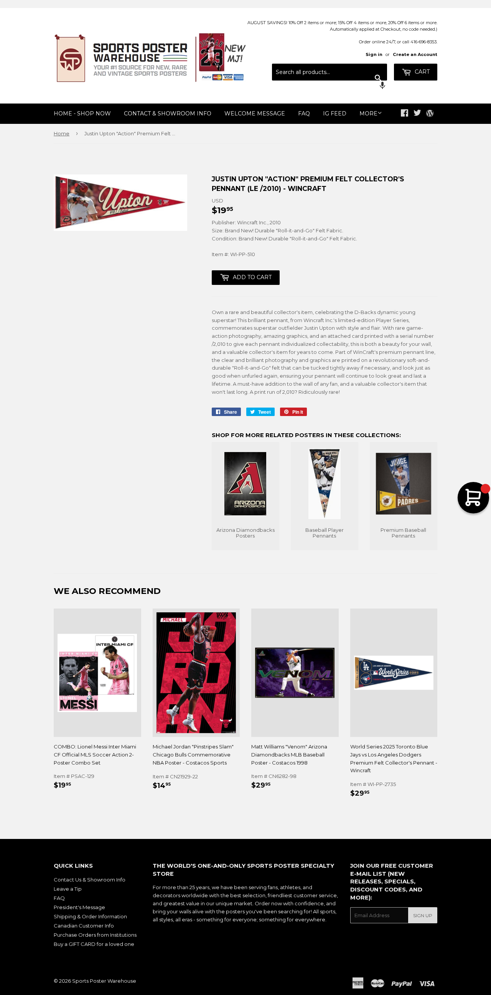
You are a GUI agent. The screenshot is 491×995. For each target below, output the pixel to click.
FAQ (304, 113)
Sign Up (422, 915)
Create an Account (415, 54)
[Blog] (429, 114)
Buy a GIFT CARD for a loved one (94, 944)
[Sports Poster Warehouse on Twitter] (417, 114)
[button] (329, 86)
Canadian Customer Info (84, 926)
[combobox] (329, 72)
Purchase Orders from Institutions (95, 935)
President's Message (79, 907)
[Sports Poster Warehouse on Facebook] (404, 114)
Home (61, 133)
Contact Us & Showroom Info (89, 880)
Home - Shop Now (82, 113)
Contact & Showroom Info (167, 113)
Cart (421, 71)
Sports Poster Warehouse (104, 981)
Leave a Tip (68, 889)
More (368, 113)
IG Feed (334, 113)
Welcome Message (254, 113)
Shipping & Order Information (90, 916)
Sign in (374, 54)
